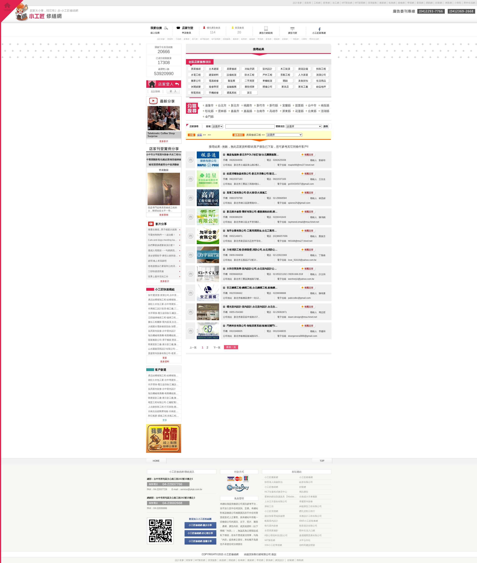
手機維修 (214, 92)
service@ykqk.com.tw (191, 489)
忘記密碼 (155, 91)
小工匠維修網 (306, 477)
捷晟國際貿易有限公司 (310, 535)
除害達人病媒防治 (273, 482)
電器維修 (214, 80)
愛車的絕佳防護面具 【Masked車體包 (281, 496)
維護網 (222, 560)
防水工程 (249, 74)
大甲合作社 (304, 540)
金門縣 (209, 116)
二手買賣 (249, 80)
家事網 (326, 2)
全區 (199, 134)
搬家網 (382, 2)
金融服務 (231, 86)
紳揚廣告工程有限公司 (310, 506)
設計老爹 (297, 2)
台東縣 (312, 111)
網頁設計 (279, 560)
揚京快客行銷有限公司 (259, 554)
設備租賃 (231, 74)
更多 (164, 358)
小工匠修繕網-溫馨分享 (200, 541)
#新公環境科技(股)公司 (276, 535)
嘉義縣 (248, 111)
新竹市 (261, 105)
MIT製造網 (347, 2)
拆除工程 (321, 68)
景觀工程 (285, 74)
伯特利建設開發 (307, 545)
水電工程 (196, 74)
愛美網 (420, 2)
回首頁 (12, 11)
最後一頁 (231, 347)
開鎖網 (429, 2)
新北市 (235, 105)
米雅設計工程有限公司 (310, 516)
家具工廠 (303, 86)
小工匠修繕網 (271, 487)
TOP (322, 461)
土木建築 (214, 68)
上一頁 (193, 347)
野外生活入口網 (307, 530)
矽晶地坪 (321, 86)
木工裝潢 (285, 68)
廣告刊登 (292, 33)
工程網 (317, 2)
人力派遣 (303, 74)
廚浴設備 (303, 68)
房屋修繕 (196, 68)
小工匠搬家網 (271, 477)
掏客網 (448, 2)
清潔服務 (372, 2)
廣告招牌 (249, 86)
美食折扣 (303, 80)
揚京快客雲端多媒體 (275, 516)
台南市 (261, 111)
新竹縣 (273, 105)
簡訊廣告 (303, 492)
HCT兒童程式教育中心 (276, 492)
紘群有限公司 (306, 482)
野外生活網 (469, 2)
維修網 (401, 2)
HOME (156, 461)
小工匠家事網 (319, 33)
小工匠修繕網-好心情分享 (200, 533)
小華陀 (458, 2)
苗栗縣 (299, 105)
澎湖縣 (325, 111)
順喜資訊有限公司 (308, 525)
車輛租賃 (267, 80)
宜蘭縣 (286, 105)
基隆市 (209, 105)
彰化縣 (209, 111)
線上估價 (156, 30)
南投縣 (325, 105)
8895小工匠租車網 (308, 521)
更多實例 (163, 215)
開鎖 (285, 80)
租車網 (392, 2)
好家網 (438, 2)
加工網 (335, 2)
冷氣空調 (249, 68)
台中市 (312, 105)
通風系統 (231, 92)
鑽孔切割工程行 (307, 511)
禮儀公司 (267, 86)
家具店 (285, 86)
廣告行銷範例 (266, 33)
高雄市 (273, 111)
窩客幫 (307, 2)
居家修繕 (231, 68)
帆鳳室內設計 (271, 521)
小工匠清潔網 (271, 511)
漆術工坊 (269, 506)
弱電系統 (196, 92)
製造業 (231, 80)
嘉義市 (235, 111)
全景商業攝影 (271, 530)
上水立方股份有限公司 (276, 501)
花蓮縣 (299, 111)
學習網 (410, 2)
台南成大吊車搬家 (308, 496)
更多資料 (164, 361)
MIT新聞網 (360, 2)
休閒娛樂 (196, 86)
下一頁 (217, 347)
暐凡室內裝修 (271, 525)
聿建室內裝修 (306, 501)
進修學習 (214, 86)
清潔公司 (321, 74)
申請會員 (187, 30)
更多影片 (163, 141)
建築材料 (214, 74)
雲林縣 (222, 111)
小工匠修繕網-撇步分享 (200, 525)
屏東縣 (286, 111)
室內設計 (267, 68)
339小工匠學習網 (273, 545)
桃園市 (248, 105)
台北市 (222, 105)
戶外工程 (267, 74)
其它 (249, 92)
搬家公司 (196, 80)
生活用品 (321, 80)
